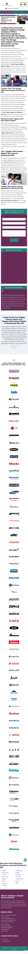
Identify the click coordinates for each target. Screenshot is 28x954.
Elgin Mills (18, 874)
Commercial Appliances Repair (8, 915)
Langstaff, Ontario (19, 878)
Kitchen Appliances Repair (7, 918)
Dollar (17, 883)
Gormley (17, 881)
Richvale (17, 872)
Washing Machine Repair (7, 921)
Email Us (5, 939)
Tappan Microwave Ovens (11, 162)
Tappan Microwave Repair (9, 14)
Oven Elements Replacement (8, 920)
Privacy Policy (4, 931)
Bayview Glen (5, 876)
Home (2, 14)
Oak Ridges (18, 876)
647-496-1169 (6, 941)
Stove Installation (5, 929)
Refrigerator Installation (7, 927)
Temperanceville (19, 870)
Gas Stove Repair (5, 916)
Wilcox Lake (4, 883)
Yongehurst (4, 885)
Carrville (4, 874)
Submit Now (14, 240)
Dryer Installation (5, 924)
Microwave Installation (6, 926)
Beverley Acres (5, 872)
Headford (4, 878)
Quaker (3, 881)
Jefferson (4, 870)
